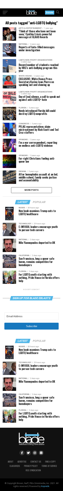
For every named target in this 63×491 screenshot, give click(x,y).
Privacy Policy (30, 466)
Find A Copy (50, 461)
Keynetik (45, 486)
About (10, 461)
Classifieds (15, 466)
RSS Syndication (33, 470)
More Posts (31, 190)
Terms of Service (49, 466)
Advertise (21, 461)
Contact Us (35, 461)
